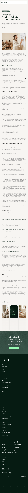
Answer (3, 368)
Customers (4, 395)
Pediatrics (16, 449)
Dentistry (3, 442)
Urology (15, 452)
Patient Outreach (5, 433)
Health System (4, 462)
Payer (3, 464)
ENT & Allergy (4, 444)
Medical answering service (6, 385)
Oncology (3, 447)
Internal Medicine (5, 445)
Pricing (3, 380)
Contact (3, 413)
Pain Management (5, 449)
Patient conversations (6, 384)
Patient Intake (4, 429)
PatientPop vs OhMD (5, 403)
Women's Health (4, 454)
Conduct (3, 371)
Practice (3, 459)
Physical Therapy (5, 450)
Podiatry (15, 450)
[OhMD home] (4, 2)
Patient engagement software (7, 416)
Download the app (8, 476)
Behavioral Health (5, 441)
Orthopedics (16, 447)
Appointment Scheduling (6, 424)
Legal (2, 476)
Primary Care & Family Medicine (7, 452)
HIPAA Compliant (5, 387)
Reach (3, 369)
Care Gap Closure (5, 435)
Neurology (16, 445)
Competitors (4, 396)
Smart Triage (4, 427)
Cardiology (16, 441)
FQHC (3, 461)
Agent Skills (4, 377)
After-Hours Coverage (6, 432)
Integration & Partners (6, 378)
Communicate (4, 366)
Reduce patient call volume (6, 382)
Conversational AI (5, 418)
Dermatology (16, 442)
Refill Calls (3, 425)
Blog (2, 393)
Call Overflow (4, 430)
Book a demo (4, 411)
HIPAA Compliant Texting (6, 414)
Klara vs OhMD (4, 402)
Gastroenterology (17, 444)
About (3, 409)
